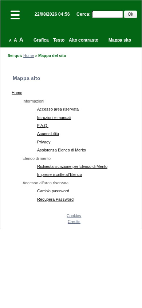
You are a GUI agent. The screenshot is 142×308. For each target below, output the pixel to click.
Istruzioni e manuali (54, 117)
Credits (74, 221)
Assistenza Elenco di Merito (61, 150)
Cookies (74, 215)
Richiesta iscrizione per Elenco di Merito (72, 166)
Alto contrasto (83, 40)
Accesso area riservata (58, 109)
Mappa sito (120, 40)
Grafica (41, 40)
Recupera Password (55, 199)
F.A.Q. (42, 125)
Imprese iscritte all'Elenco (59, 174)
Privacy (44, 142)
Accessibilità (48, 133)
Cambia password (53, 191)
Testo (58, 40)
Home (28, 55)
